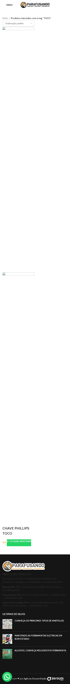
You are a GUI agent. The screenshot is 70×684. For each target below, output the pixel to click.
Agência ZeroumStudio (35, 678)
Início (5, 18)
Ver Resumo (6, 522)
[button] (7, 677)
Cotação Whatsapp (20, 541)
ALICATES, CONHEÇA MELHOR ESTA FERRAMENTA (40, 650)
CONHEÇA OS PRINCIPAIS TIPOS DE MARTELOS (39, 620)
